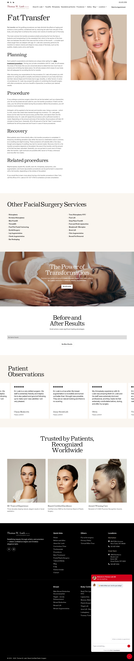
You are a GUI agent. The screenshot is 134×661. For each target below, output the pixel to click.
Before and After (59, 540)
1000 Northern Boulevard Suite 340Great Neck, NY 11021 (118, 558)
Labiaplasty (85, 612)
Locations (102, 7)
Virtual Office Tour (88, 543)
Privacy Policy (86, 540)
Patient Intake (58, 569)
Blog (94, 7)
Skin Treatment (59, 555)
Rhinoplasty (56, 7)
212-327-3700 (123, 2)
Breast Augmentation (61, 608)
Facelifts (48, 7)
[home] (18, 7)
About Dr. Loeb (38, 7)
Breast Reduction (59, 602)
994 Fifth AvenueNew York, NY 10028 (117, 542)
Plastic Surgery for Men (89, 603)
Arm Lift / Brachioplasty (90, 609)
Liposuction (85, 597)
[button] (38, 6)
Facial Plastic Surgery (61, 558)
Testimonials (58, 549)
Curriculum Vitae (59, 546)
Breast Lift (57, 605)
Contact (56, 572)
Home (55, 537)
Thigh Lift (84, 606)
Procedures (80, 7)
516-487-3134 (114, 564)
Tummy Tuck (86, 615)
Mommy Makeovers (88, 600)
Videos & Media (58, 561)
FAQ (55, 567)
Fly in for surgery (87, 537)
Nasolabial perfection (68, 7)
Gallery (89, 7)
